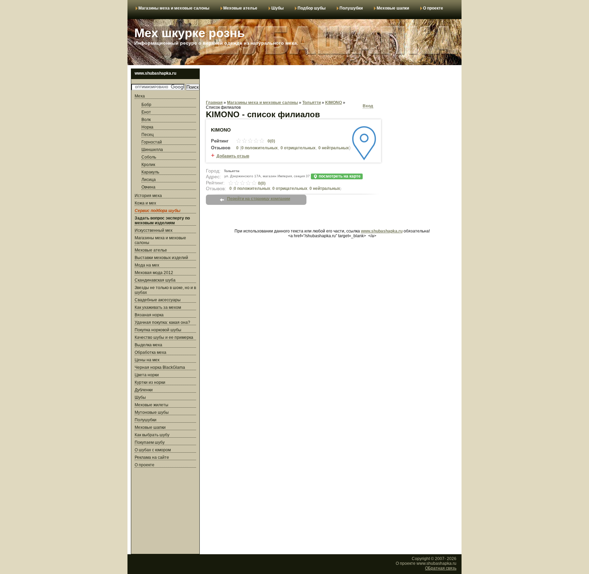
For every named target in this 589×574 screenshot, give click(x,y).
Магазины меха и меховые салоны (173, 8)
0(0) (271, 141)
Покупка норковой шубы (158, 330)
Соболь (148, 157)
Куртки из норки (150, 382)
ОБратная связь (440, 568)
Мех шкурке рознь (189, 33)
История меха (148, 195)
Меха (140, 96)
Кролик (148, 164)
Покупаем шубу (150, 442)
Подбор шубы (312, 8)
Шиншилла (152, 149)
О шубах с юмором (153, 450)
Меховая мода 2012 (154, 272)
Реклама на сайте (152, 457)
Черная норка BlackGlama (160, 367)
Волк (146, 119)
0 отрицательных (298, 148)
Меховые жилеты (151, 405)
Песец (147, 134)
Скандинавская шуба (155, 280)
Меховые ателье (240, 8)
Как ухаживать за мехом (158, 307)
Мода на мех (147, 265)
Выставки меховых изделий (161, 257)
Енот (146, 112)
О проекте (433, 8)
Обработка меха (150, 352)
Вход (368, 106)
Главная (214, 102)
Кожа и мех (145, 203)
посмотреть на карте (339, 176)
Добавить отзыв (232, 156)
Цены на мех (147, 360)
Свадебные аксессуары (158, 300)
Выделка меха (148, 345)
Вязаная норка (149, 315)
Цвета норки (147, 375)
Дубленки (144, 390)
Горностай (151, 142)
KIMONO (333, 102)
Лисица (148, 179)
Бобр (146, 104)
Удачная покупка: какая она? (162, 322)
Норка (147, 127)
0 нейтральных (324, 188)
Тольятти (311, 102)
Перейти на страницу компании (258, 198)
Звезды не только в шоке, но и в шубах (165, 290)
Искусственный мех (153, 230)
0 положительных (259, 148)
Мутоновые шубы (152, 412)
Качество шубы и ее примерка (164, 337)
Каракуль (150, 172)
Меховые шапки (393, 8)
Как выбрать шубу (152, 435)
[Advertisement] (165, 512)
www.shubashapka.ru (382, 231)
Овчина (148, 187)
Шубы (277, 8)
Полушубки (351, 8)
